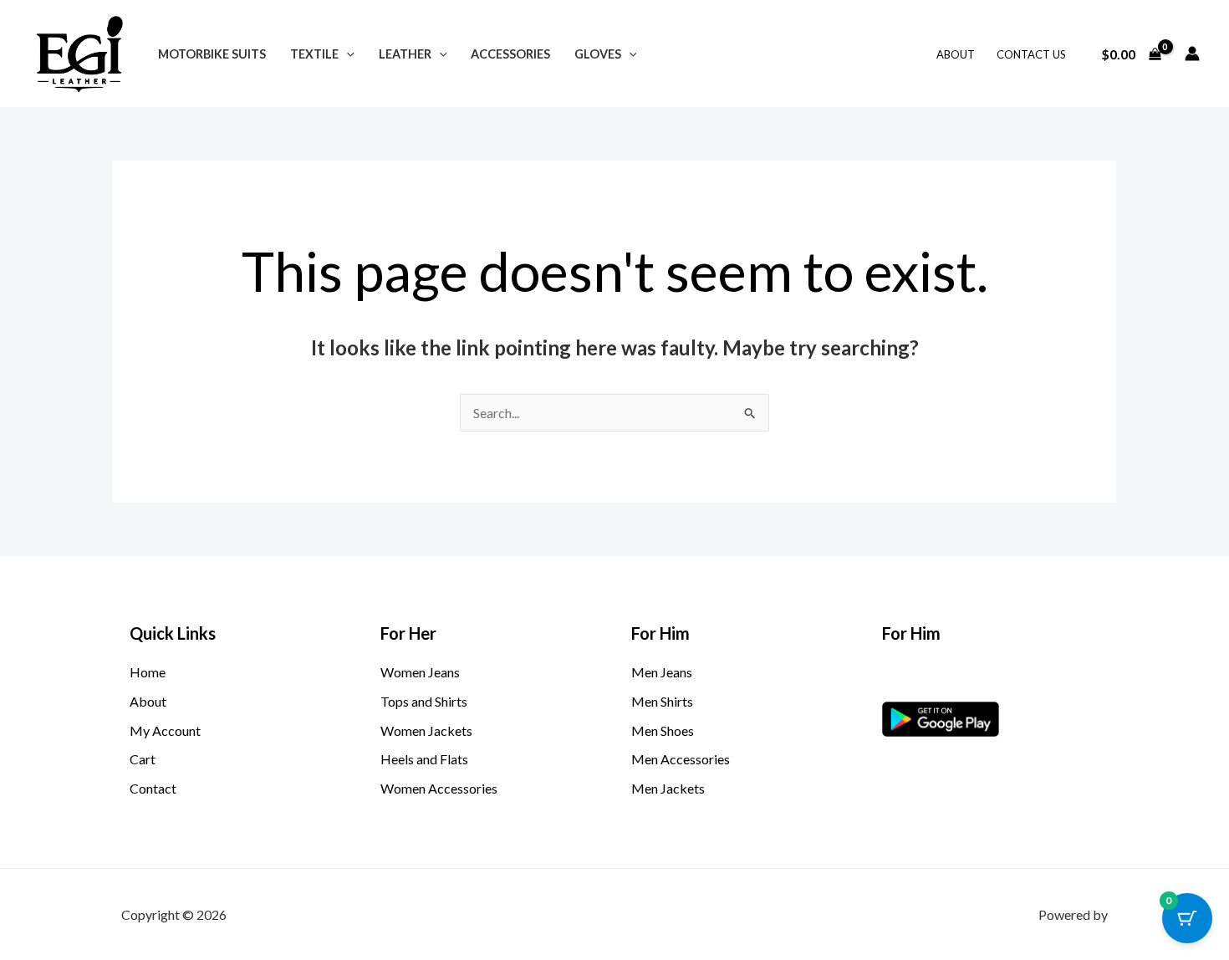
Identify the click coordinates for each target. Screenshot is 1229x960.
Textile (314, 54)
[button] (346, 54)
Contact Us (1031, 54)
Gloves (597, 54)
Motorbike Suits (212, 54)
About (955, 54)
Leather (405, 54)
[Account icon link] (1192, 53)
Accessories (510, 54)
